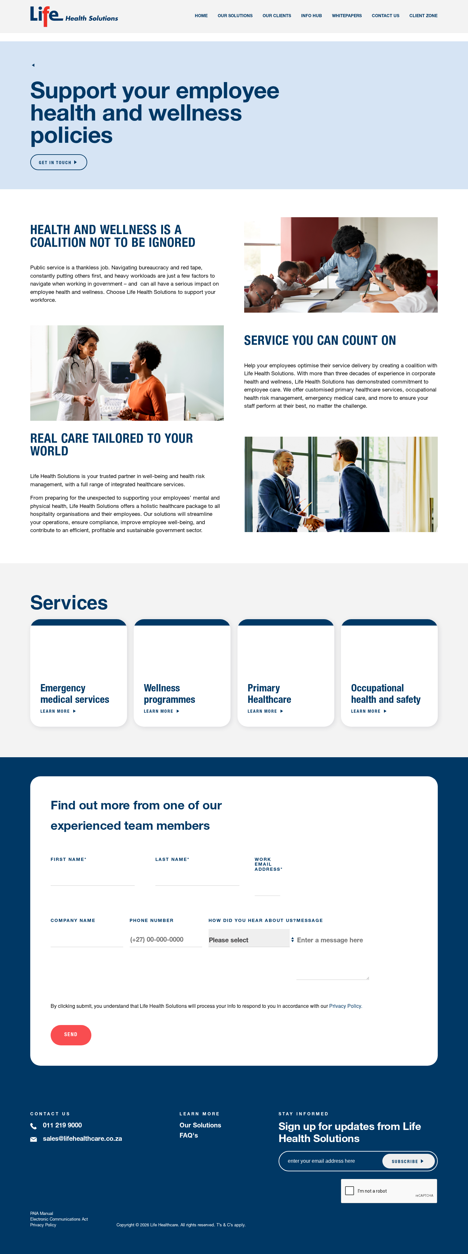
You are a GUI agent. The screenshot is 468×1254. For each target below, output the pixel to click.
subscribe (405, 1162)
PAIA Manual (41, 1214)
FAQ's (189, 1136)
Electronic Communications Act (59, 1220)
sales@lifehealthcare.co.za (82, 1139)
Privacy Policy (43, 1225)
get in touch (55, 163)
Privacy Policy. (345, 1005)
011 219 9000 (62, 1126)
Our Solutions (200, 1126)
